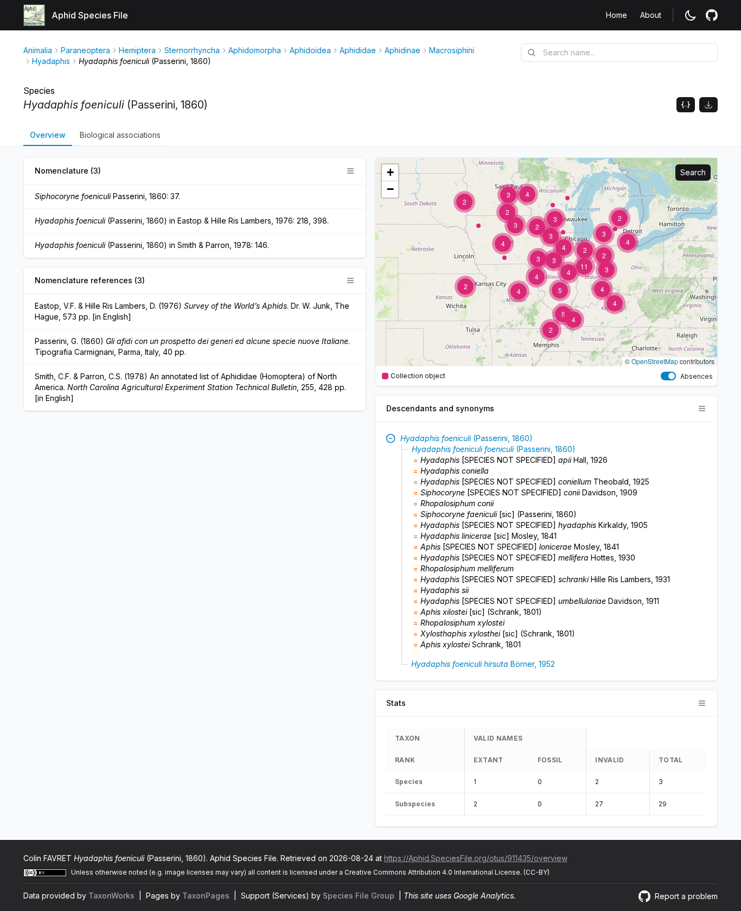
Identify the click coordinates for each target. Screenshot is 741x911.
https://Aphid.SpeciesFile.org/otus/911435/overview (475, 858)
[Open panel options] (350, 170)
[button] (627, 242)
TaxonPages (207, 895)
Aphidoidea (310, 50)
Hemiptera (137, 50)
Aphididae (358, 50)
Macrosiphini (451, 50)
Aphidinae (402, 50)
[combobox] (619, 52)
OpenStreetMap (654, 361)
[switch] (668, 376)
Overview (48, 134)
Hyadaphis (51, 61)
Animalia (37, 50)
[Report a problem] (712, 15)
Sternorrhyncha (192, 50)
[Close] (390, 438)
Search (693, 172)
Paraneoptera (85, 50)
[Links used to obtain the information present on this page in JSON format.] (685, 104)
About (650, 15)
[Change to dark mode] (690, 15)
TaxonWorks (112, 895)
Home (616, 15)
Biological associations (120, 134)
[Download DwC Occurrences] (708, 104)
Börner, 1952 (483, 663)
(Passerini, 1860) (466, 438)
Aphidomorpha (254, 50)
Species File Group (360, 895)
